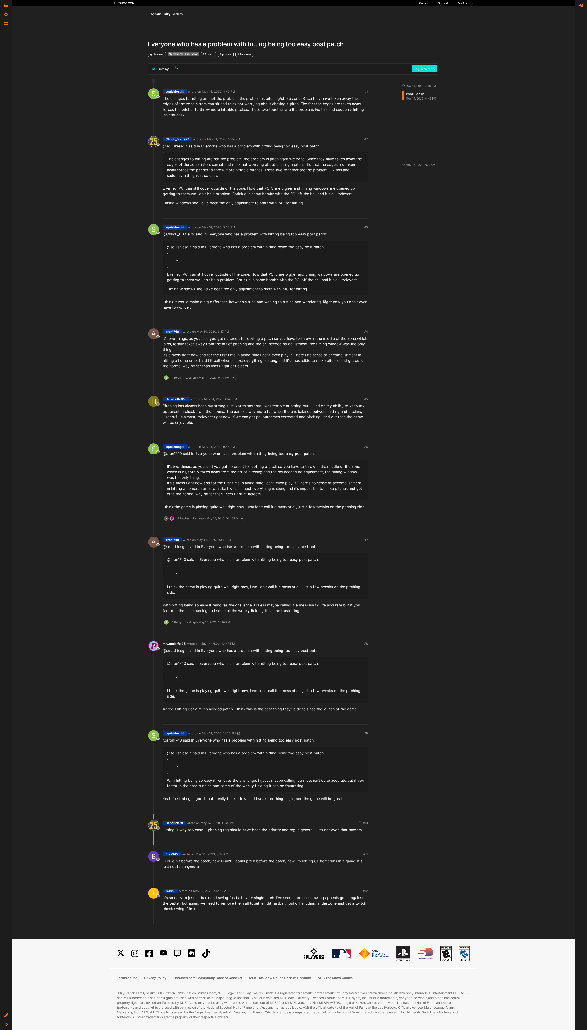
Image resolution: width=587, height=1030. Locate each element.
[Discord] (191, 953)
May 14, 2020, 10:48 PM (214, 540)
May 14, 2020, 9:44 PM (218, 447)
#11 (365, 854)
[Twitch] (177, 953)
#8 (366, 643)
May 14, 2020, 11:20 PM (219, 733)
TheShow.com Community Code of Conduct (207, 978)
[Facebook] (149, 953)
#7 (366, 540)
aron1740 (172, 331)
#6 (366, 447)
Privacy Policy (155, 978)
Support (443, 3)
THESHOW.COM (124, 3)
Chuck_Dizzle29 (177, 139)
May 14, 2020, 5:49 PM (223, 139)
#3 (366, 227)
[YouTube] (163, 953)
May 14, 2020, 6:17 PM (213, 331)
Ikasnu (170, 891)
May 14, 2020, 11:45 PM (218, 823)
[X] (120, 953)
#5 (366, 399)
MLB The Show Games (335, 978)
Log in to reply (424, 69)
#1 (366, 91)
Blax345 (172, 854)
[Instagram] (134, 953)
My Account (465, 3)
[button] (6, 1015)
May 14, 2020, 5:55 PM (218, 227)
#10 (365, 823)
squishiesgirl (175, 91)
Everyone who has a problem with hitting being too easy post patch (260, 146)
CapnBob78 (174, 823)
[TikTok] (206, 953)
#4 (366, 331)
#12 (365, 891)
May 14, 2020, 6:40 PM (220, 399)
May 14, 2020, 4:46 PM (218, 91)
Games (423, 3)
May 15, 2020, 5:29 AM (209, 891)
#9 (366, 733)
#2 (366, 139)
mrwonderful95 (174, 643)
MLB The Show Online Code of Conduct (280, 978)
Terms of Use (127, 978)
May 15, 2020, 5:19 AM (212, 854)
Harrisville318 (176, 399)
